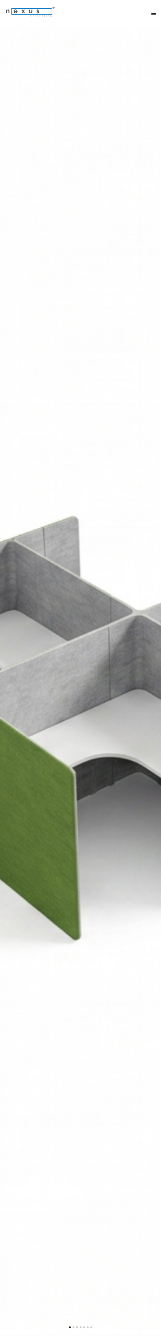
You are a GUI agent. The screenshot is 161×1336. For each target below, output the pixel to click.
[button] (70, 1327)
